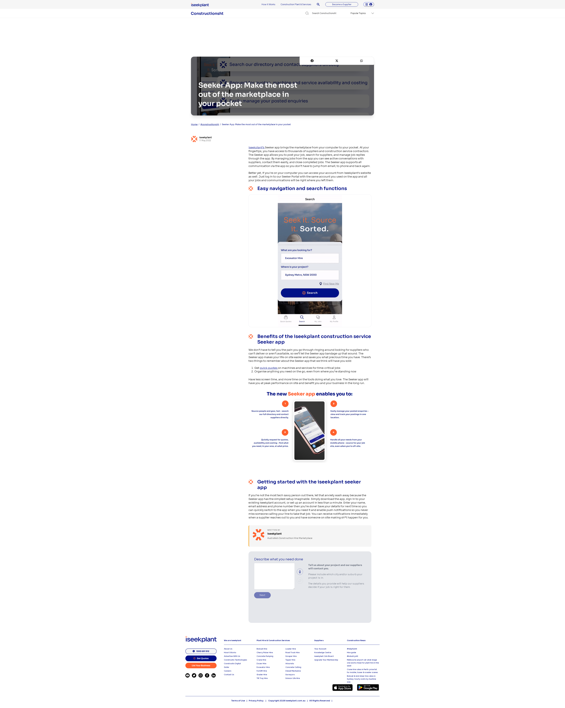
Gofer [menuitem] (226, 667)
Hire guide (351, 652)
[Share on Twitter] (336, 60)
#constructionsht (209, 124)
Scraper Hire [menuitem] (291, 656)
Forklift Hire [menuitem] (262, 671)
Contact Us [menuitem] (229, 674)
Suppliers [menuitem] (319, 640)
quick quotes (269, 368)
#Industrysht (352, 656)
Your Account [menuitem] (320, 649)
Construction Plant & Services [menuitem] (296, 4)
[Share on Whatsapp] (361, 60)
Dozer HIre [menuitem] (261, 663)
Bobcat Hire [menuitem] (262, 649)
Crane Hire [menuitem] (261, 660)
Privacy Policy (256, 700)
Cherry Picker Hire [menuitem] (265, 652)
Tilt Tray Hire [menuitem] (262, 678)
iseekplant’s (257, 147)
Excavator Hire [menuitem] (263, 667)
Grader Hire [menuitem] (262, 674)
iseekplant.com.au (295, 700)
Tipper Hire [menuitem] (290, 660)
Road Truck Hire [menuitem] (292, 652)
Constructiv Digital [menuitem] (232, 663)
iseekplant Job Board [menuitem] (324, 656)
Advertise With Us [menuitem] (232, 656)
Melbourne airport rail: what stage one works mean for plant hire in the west (363, 663)
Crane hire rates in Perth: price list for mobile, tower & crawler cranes (362, 670)
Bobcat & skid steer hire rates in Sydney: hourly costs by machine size (361, 679)
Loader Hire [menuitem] (290, 649)
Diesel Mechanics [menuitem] (293, 671)
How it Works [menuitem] (268, 4)
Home (194, 124)
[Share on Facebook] (312, 60)
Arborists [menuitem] (289, 663)
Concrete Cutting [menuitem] (293, 667)
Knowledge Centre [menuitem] (322, 652)
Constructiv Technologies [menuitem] (235, 660)
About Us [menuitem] (228, 649)
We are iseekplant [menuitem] (232, 640)
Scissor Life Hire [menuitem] (292, 678)
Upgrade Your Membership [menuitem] (326, 660)
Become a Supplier (341, 4)
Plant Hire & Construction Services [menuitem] (273, 640)
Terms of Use (238, 700)
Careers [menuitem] (227, 671)
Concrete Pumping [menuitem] (265, 656)
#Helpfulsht (352, 649)
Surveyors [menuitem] (290, 674)
